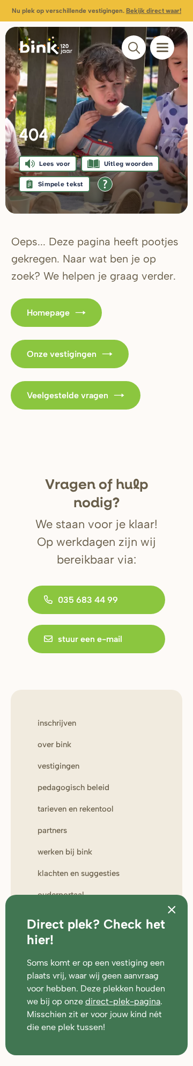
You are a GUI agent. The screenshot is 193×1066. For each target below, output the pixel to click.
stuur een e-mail (90, 639)
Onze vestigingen (61, 354)
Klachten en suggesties (79, 873)
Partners (52, 830)
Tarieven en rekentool (76, 809)
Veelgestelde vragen (67, 395)
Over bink (54, 744)
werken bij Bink (65, 852)
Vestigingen (58, 766)
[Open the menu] (162, 47)
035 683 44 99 (88, 600)
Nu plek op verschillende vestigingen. (96, 10)
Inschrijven (57, 723)
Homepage (48, 313)
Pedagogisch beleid (73, 787)
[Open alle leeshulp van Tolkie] (105, 184)
